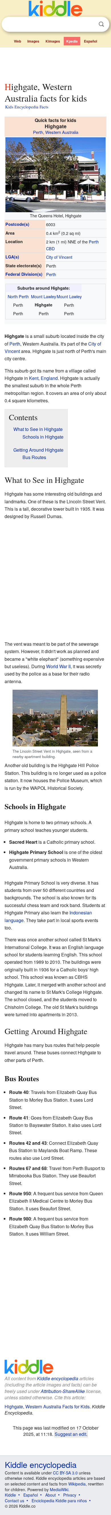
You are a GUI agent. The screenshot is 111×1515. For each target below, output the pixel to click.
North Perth (18, 296)
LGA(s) (12, 257)
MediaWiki (59, 1489)
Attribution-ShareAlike (63, 1391)
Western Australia (61, 132)
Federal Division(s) (23, 274)
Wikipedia (77, 1484)
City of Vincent (59, 257)
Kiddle (10, 1495)
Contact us (14, 1500)
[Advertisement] (55, 63)
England (49, 378)
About (50, 1495)
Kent (33, 378)
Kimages (53, 41)
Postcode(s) (17, 224)
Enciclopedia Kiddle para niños (59, 1500)
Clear (89, 24)
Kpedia (72, 41)
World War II (58, 666)
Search (101, 24)
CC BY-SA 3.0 (65, 1473)
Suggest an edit (70, 1434)
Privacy (69, 1495)
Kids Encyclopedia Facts (26, 107)
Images (33, 41)
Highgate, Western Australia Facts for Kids (47, 1406)
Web (17, 41)
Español (90, 41)
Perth (38, 132)
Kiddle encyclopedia (57, 1378)
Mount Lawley (43, 296)
